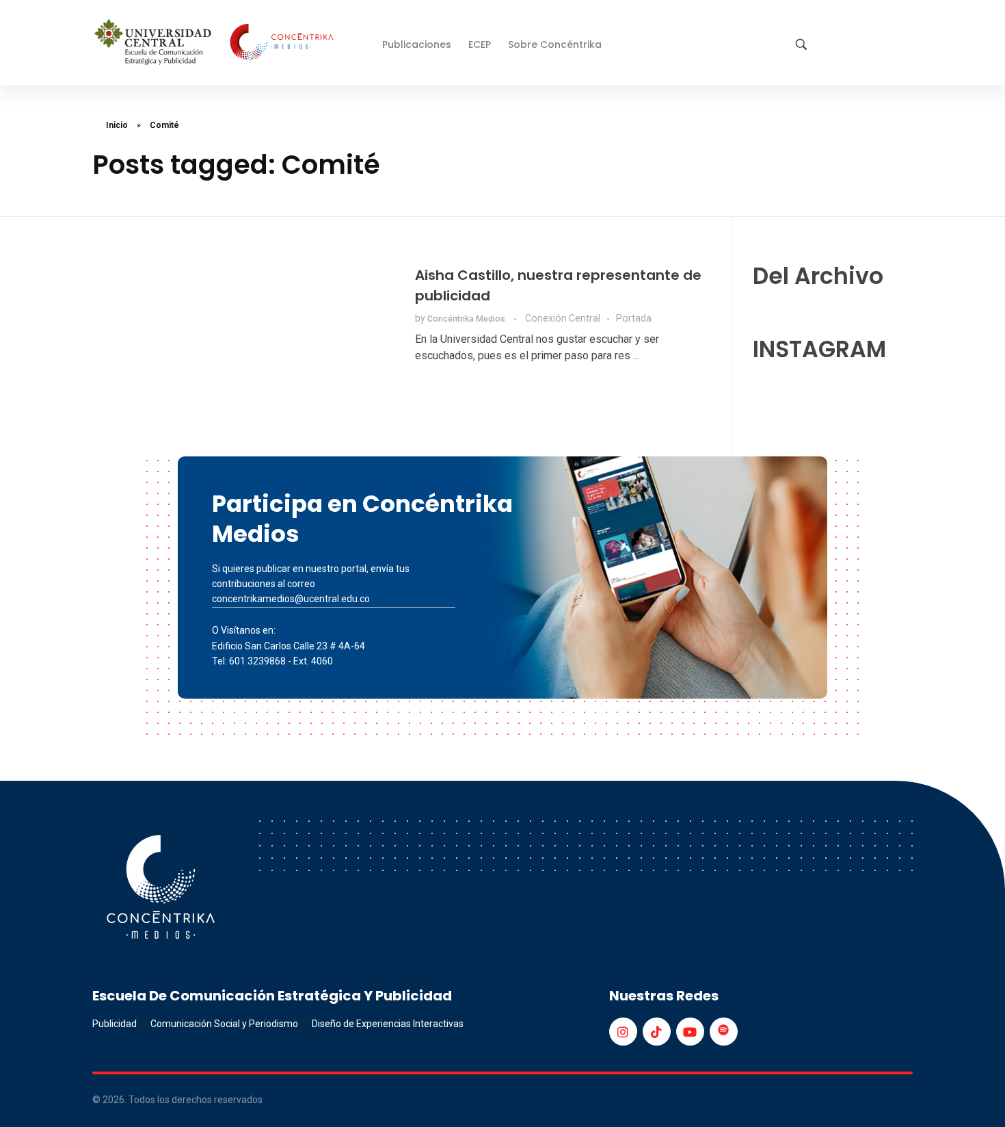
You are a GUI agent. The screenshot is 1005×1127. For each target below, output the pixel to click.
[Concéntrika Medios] (216, 43)
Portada (634, 318)
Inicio (117, 125)
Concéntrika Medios (467, 319)
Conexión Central (562, 318)
